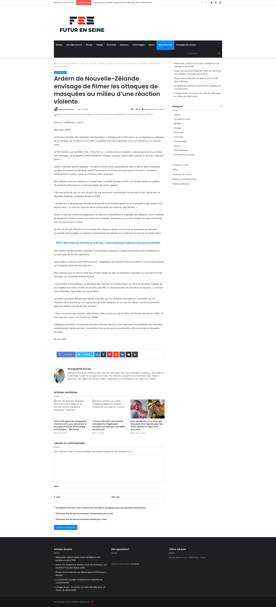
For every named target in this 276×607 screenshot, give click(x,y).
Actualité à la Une (74, 45)
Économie (111, 45)
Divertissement (165, 45)
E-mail (57, 497)
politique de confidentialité (184, 179)
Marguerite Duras (66, 109)
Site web (115, 497)
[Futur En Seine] (80, 23)
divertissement (71, 63)
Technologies (138, 45)
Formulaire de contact (186, 45)
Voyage (99, 45)
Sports (152, 45)
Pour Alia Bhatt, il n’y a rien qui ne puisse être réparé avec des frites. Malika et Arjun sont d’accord (147, 425)
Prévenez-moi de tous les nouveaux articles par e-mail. (81, 519)
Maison (59, 45)
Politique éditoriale (180, 184)
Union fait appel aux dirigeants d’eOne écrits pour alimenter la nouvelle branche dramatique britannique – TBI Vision (70, 425)
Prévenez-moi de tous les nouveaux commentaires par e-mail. (84, 513)
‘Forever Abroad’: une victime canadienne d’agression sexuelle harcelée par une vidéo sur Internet (108, 425)
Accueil (59, 63)
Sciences (124, 45)
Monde (89, 45)
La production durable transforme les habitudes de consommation (122, 2)
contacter (135, 564)
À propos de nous (180, 165)
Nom (57, 486)
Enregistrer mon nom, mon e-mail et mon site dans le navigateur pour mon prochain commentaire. (101, 508)
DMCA (175, 169)
